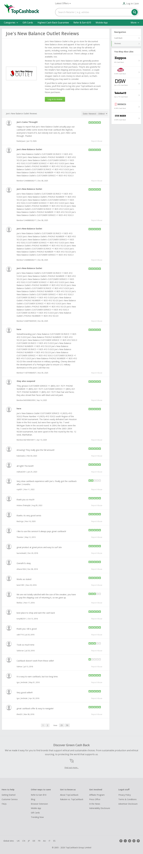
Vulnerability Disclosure (99, 808)
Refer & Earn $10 (82, 22)
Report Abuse (96, 141)
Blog (33, 799)
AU (44, 840)
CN (23, 840)
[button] (63, 3)
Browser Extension (39, 803)
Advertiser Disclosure (128, 803)
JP (29, 840)
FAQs (4, 803)
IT (49, 840)
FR (39, 840)
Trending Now (37, 817)
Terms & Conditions (127, 799)
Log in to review (55, 99)
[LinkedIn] (129, 840)
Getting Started (8, 795)
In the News (94, 803)
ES (54, 840)
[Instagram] (133, 840)
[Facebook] (120, 840)
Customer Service (10, 799)
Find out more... (72, 767)
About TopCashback (69, 795)
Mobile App (102, 22)
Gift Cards (28, 22)
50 (67, 725)
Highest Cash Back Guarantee (53, 22)
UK (18, 840)
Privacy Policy (124, 795)
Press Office (94, 799)
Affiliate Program (97, 795)
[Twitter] (125, 840)
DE (34, 840)
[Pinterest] (138, 840)
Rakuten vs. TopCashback (71, 799)
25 (61, 725)
